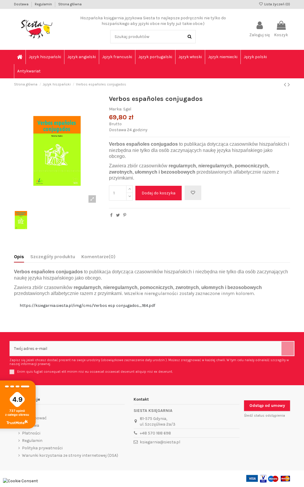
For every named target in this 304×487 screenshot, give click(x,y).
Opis (19, 256)
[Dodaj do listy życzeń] (193, 192)
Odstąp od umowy (267, 405)
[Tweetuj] (118, 215)
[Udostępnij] (111, 215)
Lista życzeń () (276, 4)
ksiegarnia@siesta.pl (160, 442)
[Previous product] (286, 84)
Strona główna (70, 4)
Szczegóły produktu (52, 256)
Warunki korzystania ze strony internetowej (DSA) (70, 455)
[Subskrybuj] (287, 348)
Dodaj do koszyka (158, 193)
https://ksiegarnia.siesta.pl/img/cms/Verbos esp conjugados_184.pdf (87, 305)
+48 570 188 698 (155, 433)
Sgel (127, 109)
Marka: (115, 109)
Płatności (31, 433)
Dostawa (21, 4)
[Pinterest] (124, 215)
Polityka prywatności (42, 447)
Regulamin (44, 4)
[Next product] (289, 84)
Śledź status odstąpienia (264, 415)
